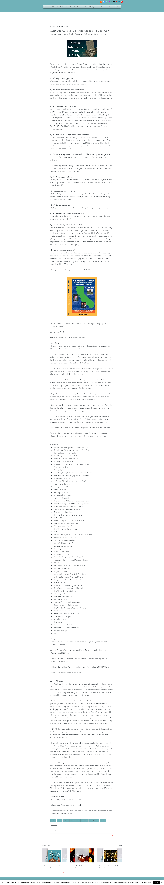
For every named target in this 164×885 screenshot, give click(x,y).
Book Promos (54, 825)
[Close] (162, 882)
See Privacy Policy (133, 882)
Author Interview (75, 821)
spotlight (103, 821)
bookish (53, 821)
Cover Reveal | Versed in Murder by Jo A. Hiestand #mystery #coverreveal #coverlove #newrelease (81, 867)
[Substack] (101, 2)
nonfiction (66, 821)
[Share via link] (64, 831)
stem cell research (94, 821)
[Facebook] (106, 2)
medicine (84, 821)
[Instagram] (109, 2)
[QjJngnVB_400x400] (104, 2)
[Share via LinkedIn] (59, 831)
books (59, 821)
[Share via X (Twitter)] (55, 831)
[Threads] (111, 2)
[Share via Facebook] (51, 831)
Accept (156, 882)
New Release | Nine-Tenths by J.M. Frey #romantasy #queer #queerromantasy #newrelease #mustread (53, 867)
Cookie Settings (146, 882)
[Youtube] (116, 2)
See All (120, 845)
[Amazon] (114, 2)
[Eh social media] (122, 2)
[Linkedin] (119, 2)
